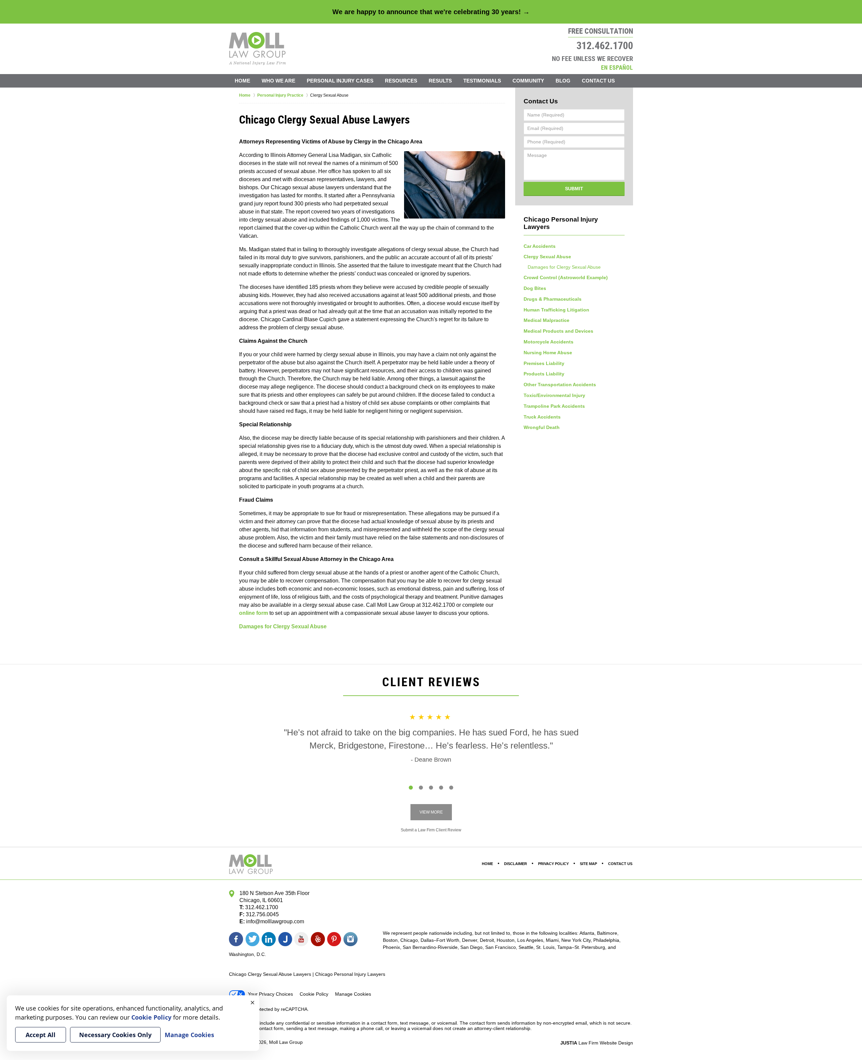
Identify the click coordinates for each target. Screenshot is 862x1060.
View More (431, 812)
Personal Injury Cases (340, 81)
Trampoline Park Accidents (554, 406)
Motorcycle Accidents (548, 341)
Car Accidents (540, 246)
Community (528, 81)
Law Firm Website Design (596, 1043)
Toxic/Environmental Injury (554, 395)
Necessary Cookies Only (115, 1035)
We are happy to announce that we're (431, 11)
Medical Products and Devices (558, 331)
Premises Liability (544, 363)
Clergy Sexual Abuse (547, 256)
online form (253, 613)
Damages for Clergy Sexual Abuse (283, 626)
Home (242, 81)
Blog (563, 81)
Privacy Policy (553, 864)
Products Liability (544, 373)
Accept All (41, 1035)
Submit (574, 188)
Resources (401, 81)
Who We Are (278, 81)
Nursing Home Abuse (548, 352)
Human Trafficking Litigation (556, 309)
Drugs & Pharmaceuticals (553, 299)
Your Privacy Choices (270, 994)
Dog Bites (535, 288)
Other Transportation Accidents (560, 384)
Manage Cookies (353, 994)
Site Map (588, 864)
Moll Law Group (286, 1042)
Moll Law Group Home (257, 48)
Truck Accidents (542, 417)
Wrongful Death (542, 427)
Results (440, 81)
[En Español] (617, 67)
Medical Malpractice (546, 320)
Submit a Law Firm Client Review (431, 830)
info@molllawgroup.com (275, 921)
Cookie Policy (314, 994)
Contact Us (598, 81)
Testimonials (482, 81)
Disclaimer (515, 864)
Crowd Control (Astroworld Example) (566, 277)
